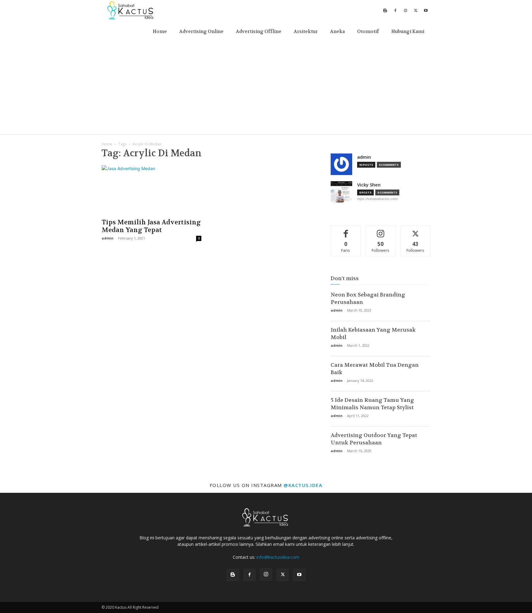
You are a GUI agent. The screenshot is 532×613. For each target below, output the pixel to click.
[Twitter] (415, 10)
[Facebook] (395, 10)
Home (160, 31)
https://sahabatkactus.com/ (377, 199)
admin (108, 238)
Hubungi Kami (407, 31)
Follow (380, 230)
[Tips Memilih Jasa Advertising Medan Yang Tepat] (151, 190)
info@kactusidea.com (277, 557)
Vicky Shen (369, 185)
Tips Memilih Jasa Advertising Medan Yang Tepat (151, 226)
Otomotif (368, 31)
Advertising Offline (258, 31)
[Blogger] (385, 10)
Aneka (337, 31)
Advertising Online (201, 31)
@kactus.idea (303, 485)
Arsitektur (306, 31)
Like (345, 230)
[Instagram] (405, 10)
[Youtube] (425, 10)
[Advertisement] (266, 88)
